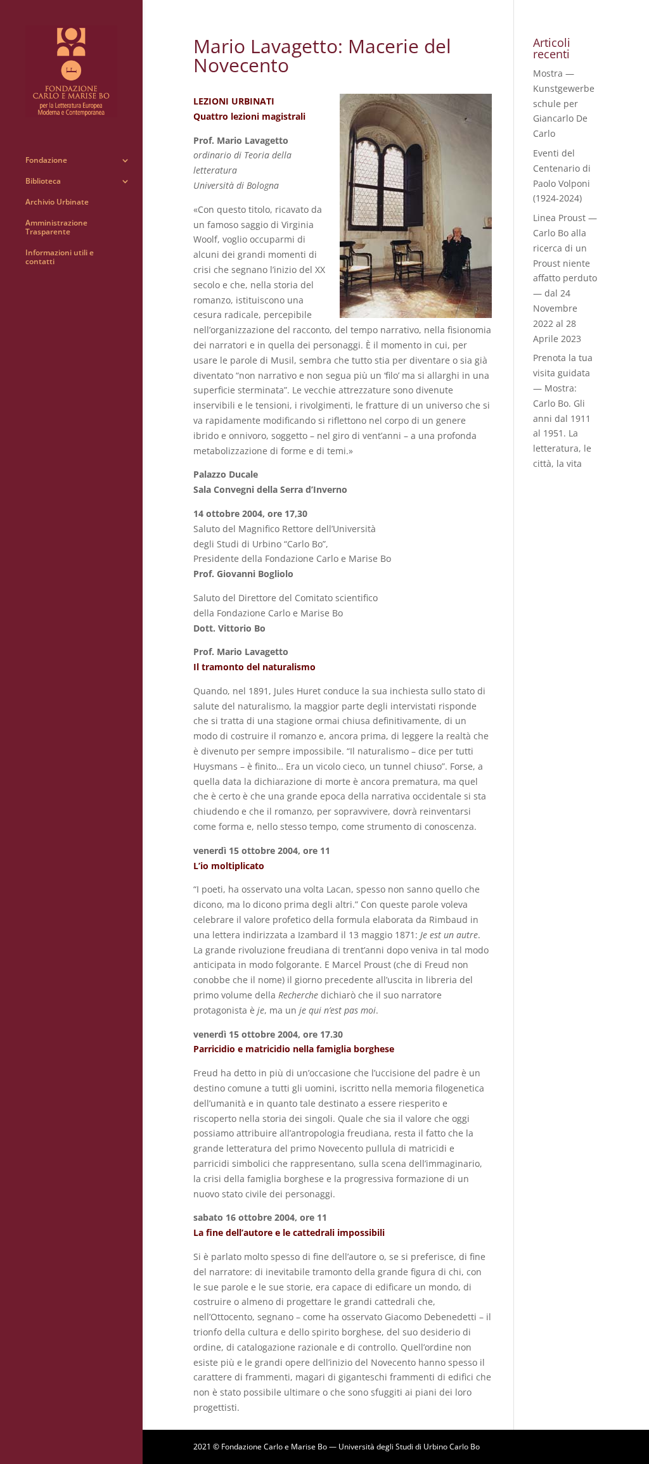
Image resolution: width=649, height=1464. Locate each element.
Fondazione (46, 160)
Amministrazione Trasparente (56, 228)
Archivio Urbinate (57, 202)
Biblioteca (43, 181)
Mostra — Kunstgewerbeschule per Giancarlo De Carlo (563, 103)
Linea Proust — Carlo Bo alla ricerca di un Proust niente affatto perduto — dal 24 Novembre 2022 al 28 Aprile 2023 (565, 278)
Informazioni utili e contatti (59, 257)
